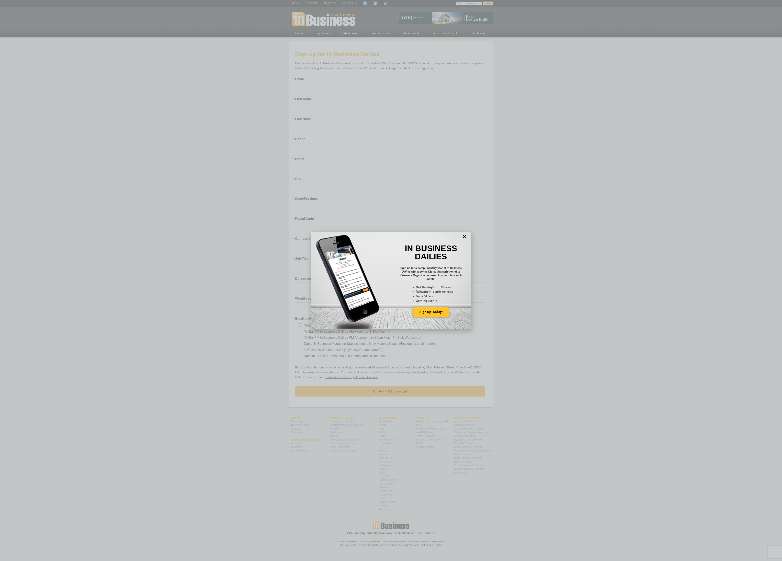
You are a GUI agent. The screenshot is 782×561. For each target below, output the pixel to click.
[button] (464, 236)
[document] (391, 280)
